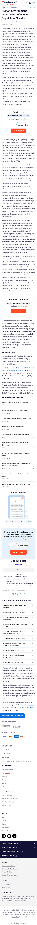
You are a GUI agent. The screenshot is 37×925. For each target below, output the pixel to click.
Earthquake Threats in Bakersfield (13, 662)
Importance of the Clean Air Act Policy (14, 612)
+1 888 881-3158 (7, 753)
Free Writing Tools (7, 795)
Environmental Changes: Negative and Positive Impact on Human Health (16, 465)
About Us (4, 817)
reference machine (21, 590)
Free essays (10, 4)
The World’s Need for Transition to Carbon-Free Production (13, 632)
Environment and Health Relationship (13, 426)
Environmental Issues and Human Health (14, 410)
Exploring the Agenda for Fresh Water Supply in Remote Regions (14, 644)
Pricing (4, 780)
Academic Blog (6, 805)
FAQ (3, 787)
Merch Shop (5, 827)
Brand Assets (6, 887)
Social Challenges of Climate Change (14, 638)
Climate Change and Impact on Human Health (16, 484)
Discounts (5, 773)
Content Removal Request (9, 875)
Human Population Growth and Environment (15, 402)
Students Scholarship (8, 831)
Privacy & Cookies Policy (9, 869)
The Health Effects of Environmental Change (15, 434)
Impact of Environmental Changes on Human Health (15, 454)
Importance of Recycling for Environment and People (15, 625)
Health (15, 22)
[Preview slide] (6, 521)
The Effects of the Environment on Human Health (16, 418)
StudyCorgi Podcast (8, 802)
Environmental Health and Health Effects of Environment (15, 444)
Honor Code (15, 917)
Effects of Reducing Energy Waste (13, 650)
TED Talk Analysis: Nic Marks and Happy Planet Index (15, 618)
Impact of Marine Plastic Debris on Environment (13, 656)
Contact (4, 820)
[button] (29, 2)
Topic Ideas (5, 809)
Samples (4, 783)
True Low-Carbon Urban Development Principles (14, 606)
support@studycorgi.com (9, 750)
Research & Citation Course (10, 798)
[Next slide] (21, 521)
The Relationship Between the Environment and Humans (16, 475)
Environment (9, 22)
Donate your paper (28, 707)
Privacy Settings (7, 872)
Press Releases (6, 884)
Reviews (4, 776)
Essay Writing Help (7, 769)
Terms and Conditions (8, 866)
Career (4, 824)
